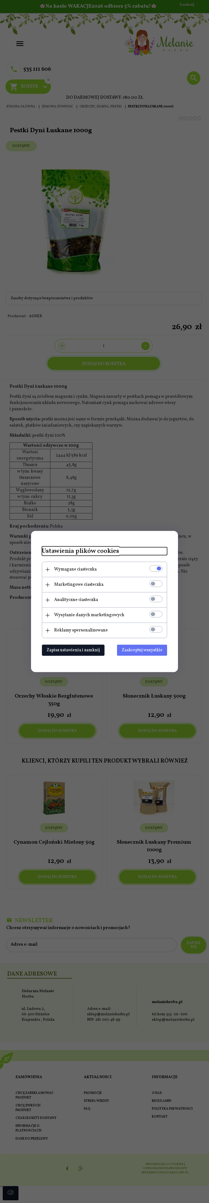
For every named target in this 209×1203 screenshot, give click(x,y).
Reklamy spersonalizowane (81, 630)
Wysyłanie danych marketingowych (89, 615)
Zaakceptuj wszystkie (142, 650)
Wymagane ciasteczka (75, 569)
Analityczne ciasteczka (76, 600)
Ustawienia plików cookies (80, 551)
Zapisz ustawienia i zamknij (73, 650)
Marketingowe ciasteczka (78, 585)
